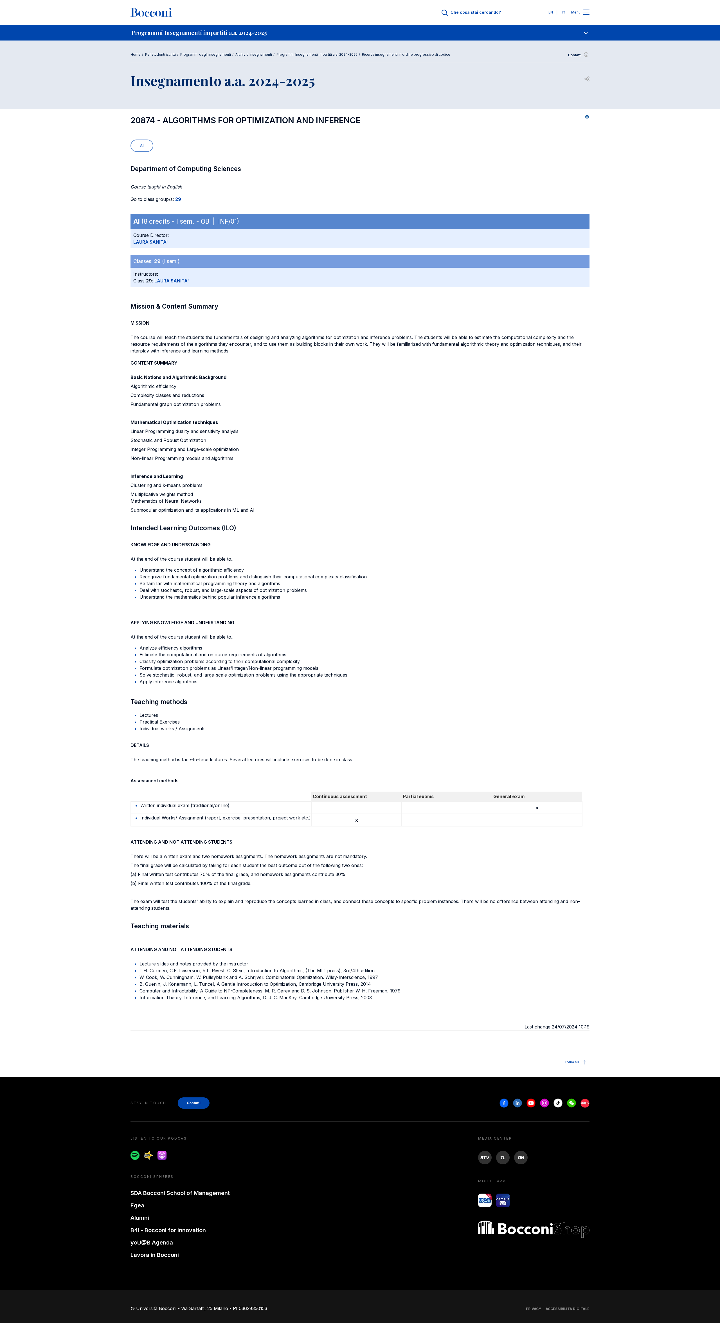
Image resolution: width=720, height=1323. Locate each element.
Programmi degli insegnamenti (205, 54)
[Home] (151, 12)
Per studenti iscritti (160, 54)
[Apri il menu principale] (586, 12)
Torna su (571, 1062)
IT (563, 12)
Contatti (575, 55)
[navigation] (360, 33)
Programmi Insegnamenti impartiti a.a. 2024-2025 (316, 54)
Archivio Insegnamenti (253, 54)
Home (135, 54)
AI (142, 145)
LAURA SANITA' (150, 242)
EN (550, 12)
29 (178, 199)
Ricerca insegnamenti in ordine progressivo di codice (406, 54)
